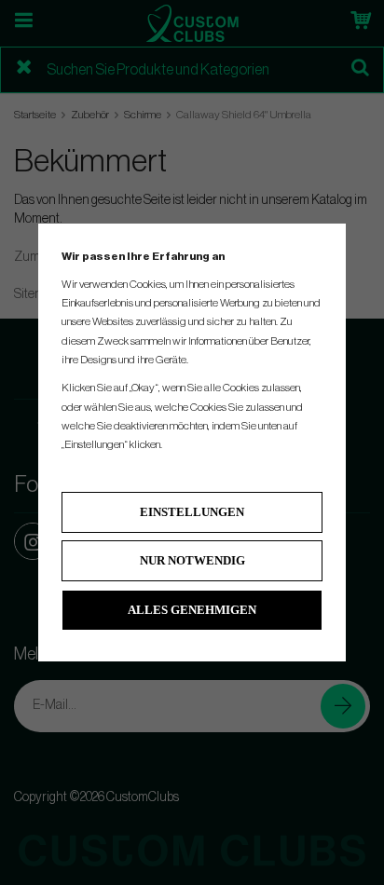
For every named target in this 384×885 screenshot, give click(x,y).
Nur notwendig (192, 560)
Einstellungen (192, 512)
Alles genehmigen (192, 610)
